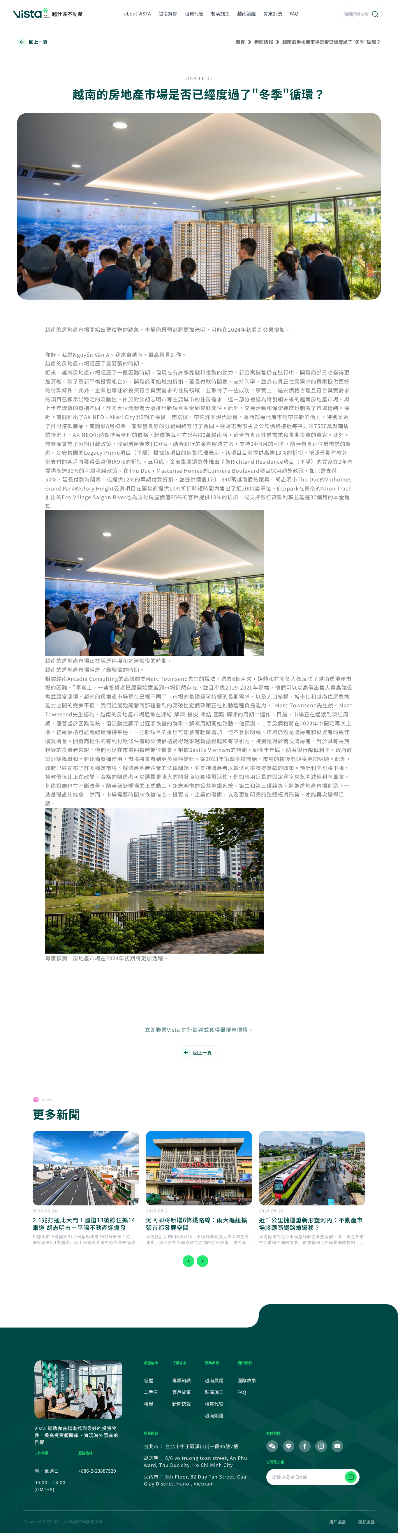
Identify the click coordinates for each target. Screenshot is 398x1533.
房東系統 (272, 13)
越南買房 (168, 13)
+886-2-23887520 (97, 1470)
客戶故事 (181, 1391)
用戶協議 (337, 1522)
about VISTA (137, 13)
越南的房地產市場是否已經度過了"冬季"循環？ (331, 41)
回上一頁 (38, 41)
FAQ (294, 13)
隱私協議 (366, 1522)
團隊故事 (246, 1380)
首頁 (240, 41)
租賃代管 (194, 13)
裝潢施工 (220, 13)
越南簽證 (246, 13)
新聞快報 (263, 41)
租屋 (148, 1403)
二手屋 (151, 1391)
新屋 (148, 1380)
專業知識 (181, 1380)
